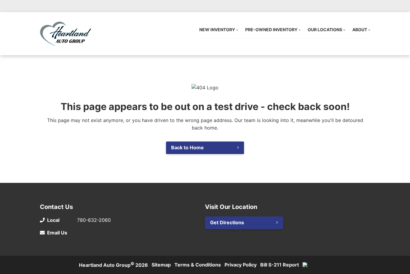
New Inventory (217, 29)
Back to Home (187, 147)
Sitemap (161, 265)
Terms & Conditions (197, 265)
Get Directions (227, 222)
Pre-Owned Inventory (271, 29)
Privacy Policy (241, 265)
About (359, 29)
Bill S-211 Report (279, 265)
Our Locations (325, 29)
